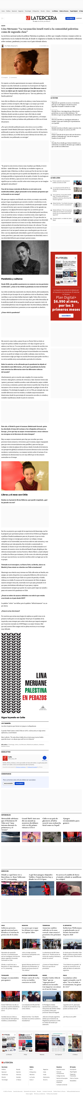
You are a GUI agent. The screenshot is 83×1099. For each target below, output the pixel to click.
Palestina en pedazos (32, 744)
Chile (3, 925)
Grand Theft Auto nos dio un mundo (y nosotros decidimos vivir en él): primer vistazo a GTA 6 (31, 823)
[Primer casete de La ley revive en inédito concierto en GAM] (78, 183)
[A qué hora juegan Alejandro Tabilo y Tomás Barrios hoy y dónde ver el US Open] (41, 888)
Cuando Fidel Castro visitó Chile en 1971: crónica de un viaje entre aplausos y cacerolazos (23, 732)
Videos (48, 11)
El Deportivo (36, 11)
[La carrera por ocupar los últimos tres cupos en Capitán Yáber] (31, 944)
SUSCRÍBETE (66, 316)
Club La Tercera (63, 11)
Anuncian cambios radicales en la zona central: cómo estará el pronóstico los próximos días (51, 932)
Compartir (5, 77)
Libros (16, 744)
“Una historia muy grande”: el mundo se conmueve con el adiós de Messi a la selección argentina (72, 967)
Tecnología (28, 11)
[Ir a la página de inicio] (41, 18)
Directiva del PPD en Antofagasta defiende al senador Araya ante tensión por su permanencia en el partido (66, 121)
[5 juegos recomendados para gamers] (72, 837)
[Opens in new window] (42, 1052)
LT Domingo (11, 744)
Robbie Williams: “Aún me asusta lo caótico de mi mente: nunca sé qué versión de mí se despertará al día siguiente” (62, 212)
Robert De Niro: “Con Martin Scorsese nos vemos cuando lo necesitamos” (63, 204)
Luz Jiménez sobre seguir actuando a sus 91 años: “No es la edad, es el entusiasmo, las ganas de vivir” (72, 982)
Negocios (20, 11)
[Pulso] (25, 1052)
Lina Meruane (22, 744)
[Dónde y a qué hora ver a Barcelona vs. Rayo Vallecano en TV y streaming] (14, 888)
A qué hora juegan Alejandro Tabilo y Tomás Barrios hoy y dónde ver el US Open (41, 877)
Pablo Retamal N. (12, 46)
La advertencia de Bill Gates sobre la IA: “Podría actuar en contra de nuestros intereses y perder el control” (51, 955)
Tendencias (46, 925)
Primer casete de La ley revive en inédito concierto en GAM (61, 181)
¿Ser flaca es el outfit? (69, 1017)
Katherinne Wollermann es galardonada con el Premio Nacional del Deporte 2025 (72, 931)
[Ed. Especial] (58, 1052)
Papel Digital (74, 11)
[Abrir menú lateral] (2, 18)
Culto (3, 26)
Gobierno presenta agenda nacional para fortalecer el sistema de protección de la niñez (10, 931)
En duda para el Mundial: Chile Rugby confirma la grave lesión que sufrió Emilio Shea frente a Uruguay (72, 955)
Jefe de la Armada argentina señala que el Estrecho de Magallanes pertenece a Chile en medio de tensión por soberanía (51, 1020)
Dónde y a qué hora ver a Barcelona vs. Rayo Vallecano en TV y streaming (13, 877)
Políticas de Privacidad (32, 767)
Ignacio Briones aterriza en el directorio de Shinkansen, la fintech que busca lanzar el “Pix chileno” (31, 967)
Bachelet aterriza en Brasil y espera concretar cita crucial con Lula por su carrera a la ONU (66, 129)
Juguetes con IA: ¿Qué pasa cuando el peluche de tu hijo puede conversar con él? (71, 1007)
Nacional (14, 11)
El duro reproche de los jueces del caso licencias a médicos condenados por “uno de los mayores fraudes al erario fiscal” (66, 136)
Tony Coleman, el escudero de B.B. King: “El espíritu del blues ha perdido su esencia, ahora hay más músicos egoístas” (62, 197)
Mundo (43, 11)
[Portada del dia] (66, 285)
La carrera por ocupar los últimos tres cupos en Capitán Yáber (30, 930)
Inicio (3, 11)
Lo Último (55, 11)
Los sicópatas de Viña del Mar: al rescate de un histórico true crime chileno (62, 189)
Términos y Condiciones (21, 767)
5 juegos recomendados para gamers (71, 821)
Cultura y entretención (30, 975)
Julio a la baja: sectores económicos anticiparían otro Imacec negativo (31, 954)
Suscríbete (20, 783)
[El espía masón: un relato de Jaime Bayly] (78, 220)
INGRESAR (79, 18)
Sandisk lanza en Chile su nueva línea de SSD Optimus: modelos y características (10, 1019)
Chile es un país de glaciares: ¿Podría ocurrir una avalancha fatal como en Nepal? (51, 822)
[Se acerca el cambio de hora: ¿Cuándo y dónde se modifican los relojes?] (69, 888)
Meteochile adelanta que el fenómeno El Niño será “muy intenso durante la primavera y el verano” (9, 824)
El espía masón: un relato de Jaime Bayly (62, 219)
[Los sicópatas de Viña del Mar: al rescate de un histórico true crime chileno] (78, 189)
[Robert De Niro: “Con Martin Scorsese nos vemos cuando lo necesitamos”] (78, 205)
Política (8, 11)
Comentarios (14, 77)
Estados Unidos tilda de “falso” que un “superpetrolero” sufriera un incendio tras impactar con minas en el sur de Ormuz (51, 983)
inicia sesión (8, 783)
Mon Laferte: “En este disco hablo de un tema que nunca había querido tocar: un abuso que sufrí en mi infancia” (22, 738)
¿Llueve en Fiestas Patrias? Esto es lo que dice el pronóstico (50, 966)
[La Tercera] (9, 1052)
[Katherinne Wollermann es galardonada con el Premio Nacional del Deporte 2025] (72, 944)
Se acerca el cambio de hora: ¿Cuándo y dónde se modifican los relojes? (68, 877)
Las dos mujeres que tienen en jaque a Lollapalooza (18, 726)
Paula (65, 975)
